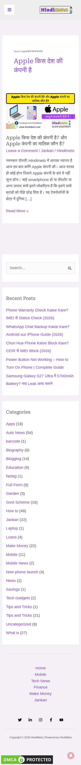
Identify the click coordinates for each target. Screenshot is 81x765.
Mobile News (17, 563)
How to (12, 511)
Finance (41, 687)
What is (12, 633)
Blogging (13, 459)
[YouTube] (61, 720)
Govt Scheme (18, 502)
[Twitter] (20, 720)
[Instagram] (41, 720)
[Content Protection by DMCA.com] (27, 759)
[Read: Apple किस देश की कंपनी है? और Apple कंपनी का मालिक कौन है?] (40, 111)
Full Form (14, 485)
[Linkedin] (30, 720)
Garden (12, 493)
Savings (13, 589)
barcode (13, 441)
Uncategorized (18, 624)
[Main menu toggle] (9, 10)
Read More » (17, 210)
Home (17, 51)
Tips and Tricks (19, 607)
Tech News (40, 681)
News (11, 580)
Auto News (15, 433)
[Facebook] (51, 720)
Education (14, 467)
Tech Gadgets (18, 598)
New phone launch (22, 572)
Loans (11, 537)
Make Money (17, 546)
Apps (10, 424)
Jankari (47, 151)
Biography (15, 450)
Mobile (11, 554)
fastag (11, 476)
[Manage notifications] (70, 755)
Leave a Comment (22, 151)
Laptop (12, 528)
